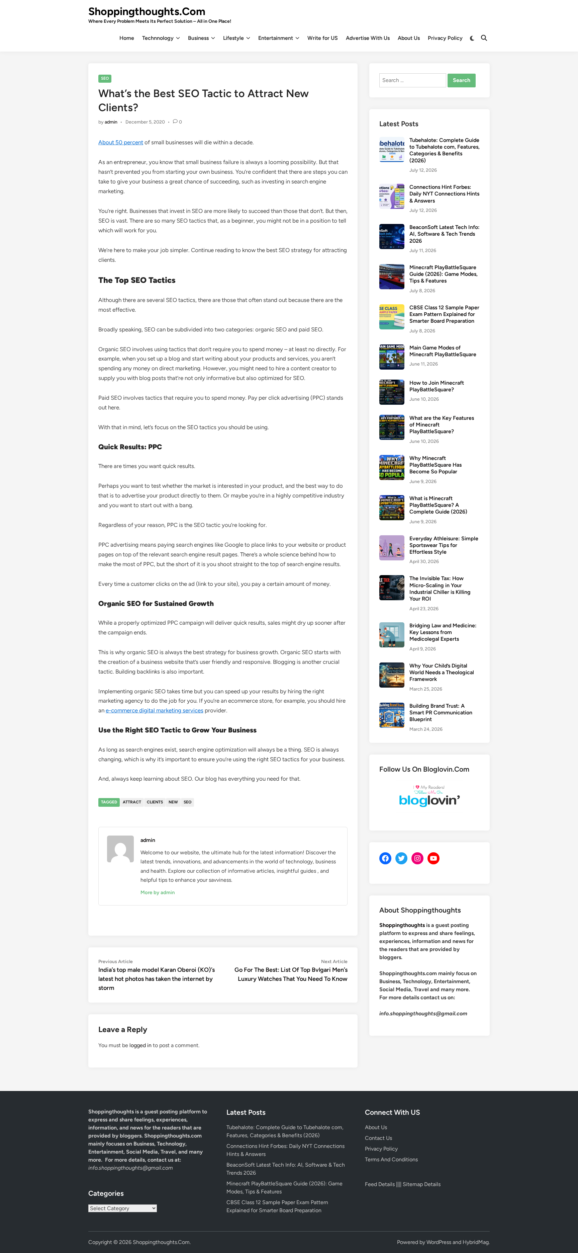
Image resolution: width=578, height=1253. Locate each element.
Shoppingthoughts (402, 925)
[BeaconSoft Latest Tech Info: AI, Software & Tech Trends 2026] (391, 228)
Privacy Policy (445, 38)
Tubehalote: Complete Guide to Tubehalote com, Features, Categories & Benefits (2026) (444, 150)
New (173, 802)
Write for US (322, 38)
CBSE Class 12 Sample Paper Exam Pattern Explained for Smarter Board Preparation (444, 314)
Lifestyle (233, 38)
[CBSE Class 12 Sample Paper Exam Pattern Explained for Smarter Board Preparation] (391, 308)
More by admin (157, 892)
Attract (132, 802)
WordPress (438, 1242)
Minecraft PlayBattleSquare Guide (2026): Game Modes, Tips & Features (443, 274)
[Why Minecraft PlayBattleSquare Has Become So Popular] (391, 459)
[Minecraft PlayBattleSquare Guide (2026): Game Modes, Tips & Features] (391, 268)
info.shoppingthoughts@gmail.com (130, 1168)
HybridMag (476, 1242)
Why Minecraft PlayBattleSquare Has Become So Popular (435, 465)
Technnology (158, 38)
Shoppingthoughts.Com (146, 11)
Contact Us (378, 1138)
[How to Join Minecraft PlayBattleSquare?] (391, 383)
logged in (140, 1045)
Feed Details (380, 1184)
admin (111, 122)
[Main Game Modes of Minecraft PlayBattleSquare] (391, 348)
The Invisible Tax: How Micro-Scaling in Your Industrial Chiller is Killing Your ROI (440, 588)
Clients (155, 802)
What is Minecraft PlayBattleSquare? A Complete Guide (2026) (438, 505)
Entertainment (275, 38)
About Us (409, 38)
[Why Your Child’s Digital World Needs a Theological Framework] (391, 666)
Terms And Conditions (391, 1159)
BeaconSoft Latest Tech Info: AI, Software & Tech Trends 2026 (444, 234)
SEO (105, 78)
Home (126, 38)
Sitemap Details (422, 1184)
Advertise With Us (368, 38)
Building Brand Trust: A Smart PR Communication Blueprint (440, 713)
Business (198, 38)
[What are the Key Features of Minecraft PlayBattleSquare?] (391, 418)
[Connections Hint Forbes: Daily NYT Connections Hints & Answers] (391, 187)
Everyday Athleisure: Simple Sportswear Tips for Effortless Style (443, 545)
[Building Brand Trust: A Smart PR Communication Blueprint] (391, 706)
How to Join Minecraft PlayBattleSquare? (436, 386)
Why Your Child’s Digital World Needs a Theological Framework (441, 672)
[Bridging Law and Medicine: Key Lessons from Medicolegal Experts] (391, 626)
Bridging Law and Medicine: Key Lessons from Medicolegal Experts (443, 632)
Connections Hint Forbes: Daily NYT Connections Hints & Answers (444, 194)
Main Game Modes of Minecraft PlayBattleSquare (442, 351)
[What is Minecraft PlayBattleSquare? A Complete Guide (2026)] (391, 499)
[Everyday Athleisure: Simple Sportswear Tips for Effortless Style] (391, 539)
